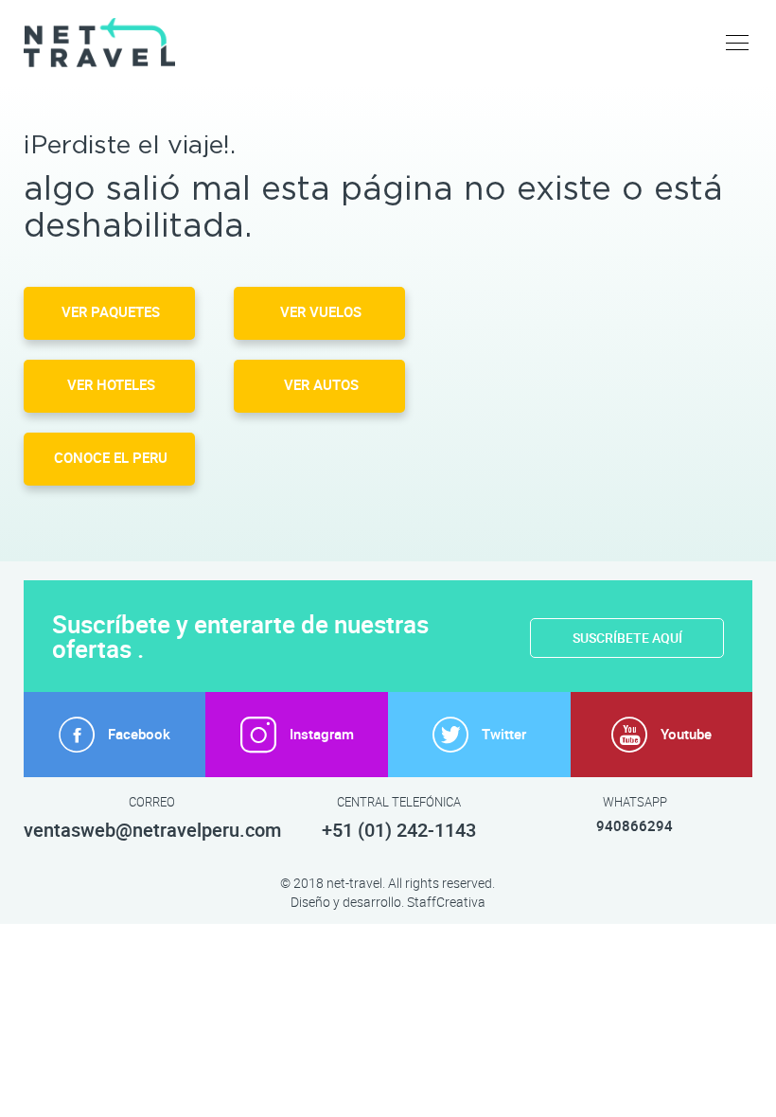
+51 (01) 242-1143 (399, 830)
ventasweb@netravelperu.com (152, 830)
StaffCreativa (446, 902)
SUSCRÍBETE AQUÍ (627, 638)
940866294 (634, 826)
